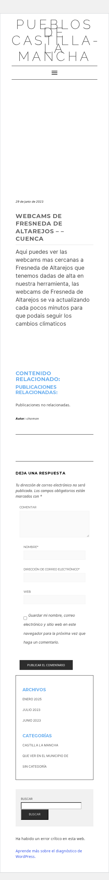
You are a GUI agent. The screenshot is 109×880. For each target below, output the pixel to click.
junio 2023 (31, 720)
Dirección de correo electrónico (52, 569)
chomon (32, 418)
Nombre (31, 547)
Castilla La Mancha (40, 745)
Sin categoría (34, 766)
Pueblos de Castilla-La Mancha (56, 40)
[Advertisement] (54, 137)
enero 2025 (32, 699)
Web (27, 592)
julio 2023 (31, 710)
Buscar (27, 799)
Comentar (28, 507)
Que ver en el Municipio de (45, 756)
